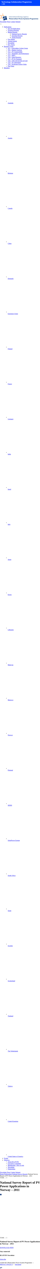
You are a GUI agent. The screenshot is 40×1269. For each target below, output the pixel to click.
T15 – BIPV (11, 55)
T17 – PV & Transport (15, 59)
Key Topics (11, 45)
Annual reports (12, 41)
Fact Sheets (11, 39)
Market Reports (12, 32)
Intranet (18, 22)
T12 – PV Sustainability (15, 52)
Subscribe (3, 1259)
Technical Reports (13, 30)
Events (6, 1158)
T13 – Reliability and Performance (18, 53)
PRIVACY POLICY (6, 1264)
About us (7, 1160)
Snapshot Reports (17, 36)
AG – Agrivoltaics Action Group (18, 48)
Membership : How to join (16, 1165)
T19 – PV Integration (14, 62)
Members (7, 68)
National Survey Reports (19, 34)
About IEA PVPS (13, 1162)
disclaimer (18, 1264)
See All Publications (14, 28)
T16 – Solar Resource (14, 57)
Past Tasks (11, 66)
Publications (7, 27)
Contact (13, 22)
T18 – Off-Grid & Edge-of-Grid (17, 61)
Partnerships (11, 1169)
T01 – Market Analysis (15, 50)
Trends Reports (16, 37)
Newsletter (3, 22)
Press (8, 22)
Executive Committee (14, 1163)
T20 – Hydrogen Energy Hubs (17, 64)
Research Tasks (8, 46)
